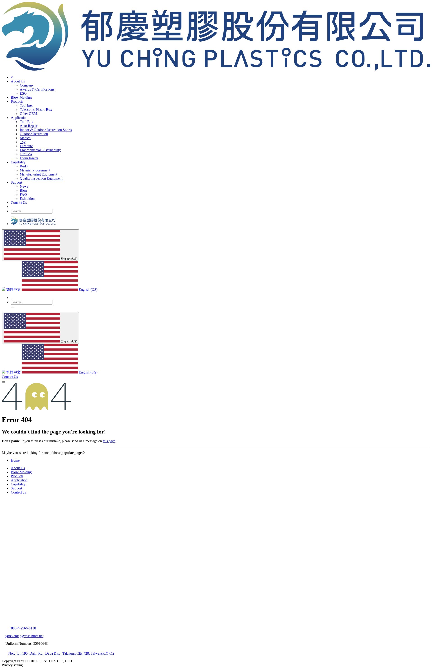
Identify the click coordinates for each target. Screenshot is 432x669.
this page (109, 441)
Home (15, 460)
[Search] (12, 216)
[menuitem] (27, 85)
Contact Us (10, 377)
